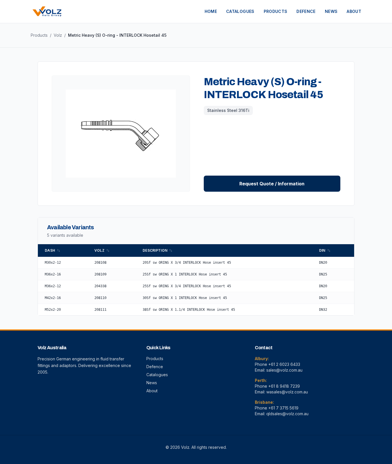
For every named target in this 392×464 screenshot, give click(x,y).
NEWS (331, 11)
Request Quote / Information (271, 184)
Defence (154, 366)
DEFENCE (305, 11)
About (152, 390)
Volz (58, 35)
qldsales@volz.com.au (287, 413)
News (151, 382)
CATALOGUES (240, 11)
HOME (211, 11)
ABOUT (354, 11)
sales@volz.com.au (284, 370)
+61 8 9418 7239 (284, 386)
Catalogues (157, 374)
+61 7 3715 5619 (283, 407)
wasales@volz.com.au (287, 391)
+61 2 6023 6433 (284, 364)
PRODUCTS (276, 11)
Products (39, 35)
